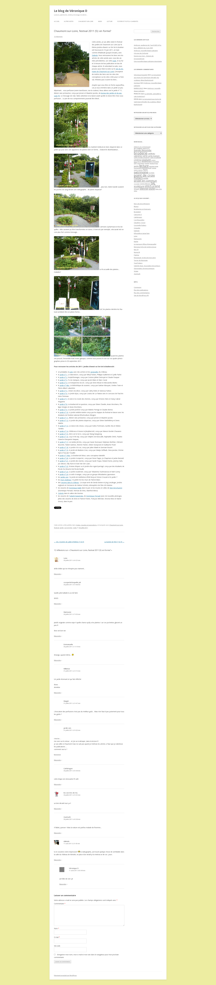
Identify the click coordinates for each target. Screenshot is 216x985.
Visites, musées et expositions (86, 525)
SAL (153, 183)
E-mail (57, 937)
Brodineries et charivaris (142, 209)
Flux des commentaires (142, 293)
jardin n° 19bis (65, 455)
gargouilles (94, 372)
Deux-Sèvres (137, 161)
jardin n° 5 (63, 391)
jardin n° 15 (64, 434)
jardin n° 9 (63, 410)
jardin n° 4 (63, 383)
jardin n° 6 (63, 393)
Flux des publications (141, 290)
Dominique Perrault (93, 496)
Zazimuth (67, 817)
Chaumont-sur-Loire (85, 21)
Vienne (144, 188)
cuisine (153, 160)
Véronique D (74, 868)
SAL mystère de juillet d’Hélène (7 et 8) (69, 542)
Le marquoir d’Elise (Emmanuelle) (145, 244)
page (114, 61)
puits (71, 372)
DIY (135, 163)
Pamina (136, 255)
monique (137, 83)
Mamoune (67, 612)
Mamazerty (138, 239)
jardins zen (64, 477)
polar (145, 178)
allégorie (136, 147)
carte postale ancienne (142, 158)
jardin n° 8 (63, 404)
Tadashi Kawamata (76, 496)
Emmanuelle (68, 644)
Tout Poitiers (138, 263)
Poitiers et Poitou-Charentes (127, 21)
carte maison (154, 156)
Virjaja (136, 271)
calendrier (138, 156)
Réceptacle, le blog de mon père (145, 258)
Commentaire (59, 904)
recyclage (137, 184)
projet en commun (145, 181)
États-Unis (158, 189)
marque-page (153, 166)
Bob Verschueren (116, 488)
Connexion (137, 287)
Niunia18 (137, 252)
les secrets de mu (71, 793)
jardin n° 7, (64, 399)
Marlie (136, 241)
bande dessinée (142, 150)
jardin (62, 528)
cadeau (151, 153)
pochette (151, 173)
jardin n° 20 (64, 458)
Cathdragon (68, 768)
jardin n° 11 (64, 418)
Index (100, 21)
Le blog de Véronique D (70, 11)
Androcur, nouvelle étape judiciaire (146, 51)
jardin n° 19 (64, 450)
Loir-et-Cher (68, 528)
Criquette (137, 228)
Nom (56, 928)
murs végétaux (66, 480)
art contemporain (145, 147)
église (135, 191)
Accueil (56, 21)
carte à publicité (155, 158)
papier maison (138, 170)
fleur (156, 163)
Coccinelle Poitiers (140, 225)
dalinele (66, 841)
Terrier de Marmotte (141, 260)
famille (147, 163)
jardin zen (67, 728)
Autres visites (68, 21)
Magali (66, 701)
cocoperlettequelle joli (72, 582)
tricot (136, 188)
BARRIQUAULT (138, 88)
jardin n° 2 (63, 377)
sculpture (139, 186)
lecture (144, 166)
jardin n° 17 (64, 442)
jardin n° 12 (64, 420)
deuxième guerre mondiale (150, 161)
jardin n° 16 (64, 437)
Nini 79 (136, 250)
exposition (140, 163)
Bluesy (136, 206)
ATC (148, 148)
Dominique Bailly (75, 488)
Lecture (109, 21)
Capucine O (138, 215)
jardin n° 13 (64, 426)
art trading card (140, 148)
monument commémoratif (142, 168)
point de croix (144, 175)
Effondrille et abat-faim (142, 233)
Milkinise (67, 669)
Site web (57, 946)
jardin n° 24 (64, 474)
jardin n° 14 (64, 431)
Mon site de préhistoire (142, 204)
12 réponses (58, 37)
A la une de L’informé (141, 53)
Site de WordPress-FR (141, 295)
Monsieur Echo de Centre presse (145, 247)
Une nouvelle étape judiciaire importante (148, 61)
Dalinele (95, 55)
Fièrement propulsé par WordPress (65, 975)
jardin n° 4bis (64, 385)
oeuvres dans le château (70, 482)
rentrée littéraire (145, 184)
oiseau (154, 168)
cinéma (137, 159)
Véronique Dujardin (140, 75)
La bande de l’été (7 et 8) (114, 542)
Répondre (57, 574)
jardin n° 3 (63, 380)
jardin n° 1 (63, 375)
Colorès (61, 493)
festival (56, 528)
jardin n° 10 (64, 412)
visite (75, 528)
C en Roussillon (139, 220)
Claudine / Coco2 (139, 223)
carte (145, 155)
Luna (65, 558)
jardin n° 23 (64, 472)
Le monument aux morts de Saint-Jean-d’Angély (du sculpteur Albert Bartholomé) (147, 77)
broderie (140, 153)
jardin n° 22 (64, 466)
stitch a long (152, 186)
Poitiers (138, 178)
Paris (145, 169)
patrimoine (141, 172)
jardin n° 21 (64, 461)
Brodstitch (137, 212)
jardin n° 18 (64, 447)
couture (146, 159)
